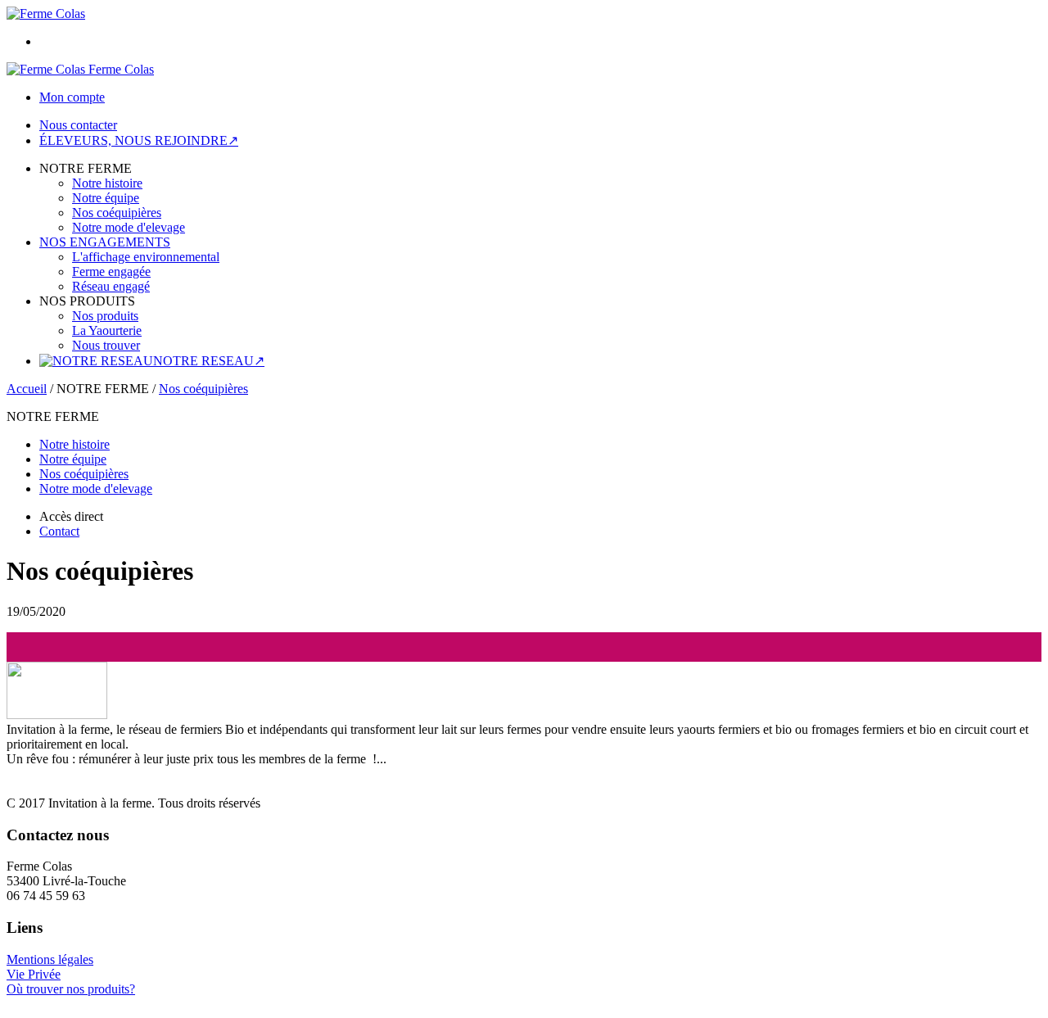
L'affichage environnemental (145, 257)
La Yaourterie (107, 330)
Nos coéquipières (116, 212)
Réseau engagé (111, 286)
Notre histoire (107, 183)
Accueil (27, 389)
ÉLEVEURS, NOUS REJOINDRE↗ (138, 140)
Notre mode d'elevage (128, 227)
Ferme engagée (111, 271)
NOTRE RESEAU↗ (208, 361)
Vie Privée (34, 974)
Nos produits (105, 316)
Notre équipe (105, 198)
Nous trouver (106, 345)
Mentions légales (50, 959)
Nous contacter (78, 125)
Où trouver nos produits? (71, 989)
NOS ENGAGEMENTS (104, 242)
